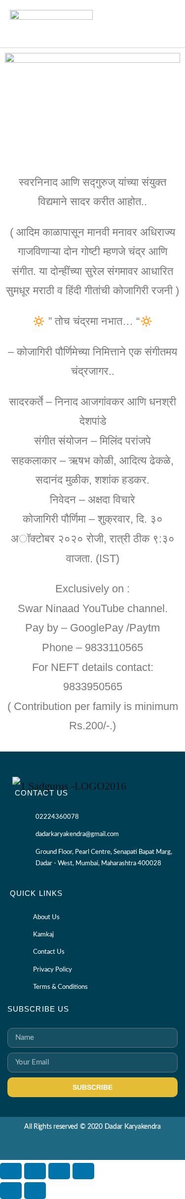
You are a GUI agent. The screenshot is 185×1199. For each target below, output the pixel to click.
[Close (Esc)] (83, 1171)
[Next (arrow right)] (35, 1190)
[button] (165, 23)
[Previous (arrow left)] (11, 1190)
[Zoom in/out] (11, 1171)
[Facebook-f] (83, 1147)
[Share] (59, 1171)
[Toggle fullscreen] (35, 1171)
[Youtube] (101, 1147)
